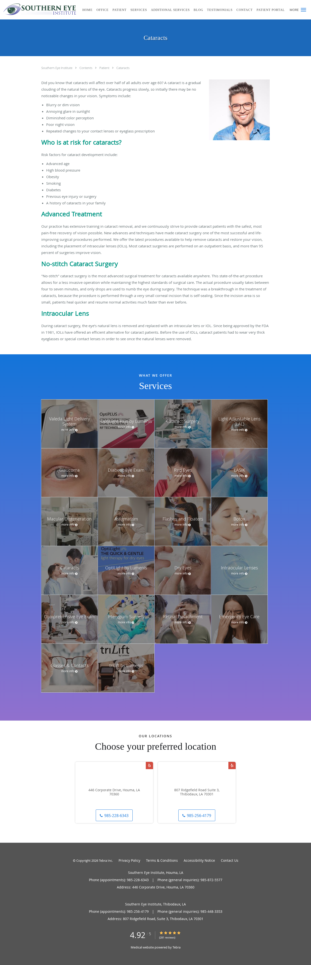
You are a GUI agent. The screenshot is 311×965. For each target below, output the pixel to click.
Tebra (177, 947)
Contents (86, 68)
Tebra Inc (105, 860)
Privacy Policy (129, 860)
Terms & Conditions (162, 860)
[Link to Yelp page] (149, 765)
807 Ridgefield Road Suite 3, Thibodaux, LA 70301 (196, 792)
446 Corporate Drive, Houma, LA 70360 (114, 792)
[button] (303, 9)
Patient (104, 68)
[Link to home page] (38, 9)
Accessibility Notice (199, 860)
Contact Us (229, 860)
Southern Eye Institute (57, 68)
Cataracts (123, 68)
